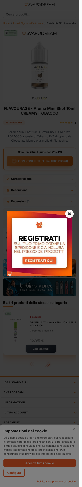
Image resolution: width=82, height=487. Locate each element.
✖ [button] (69, 213)
